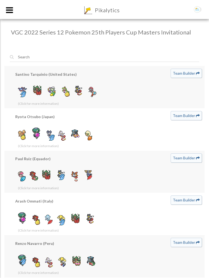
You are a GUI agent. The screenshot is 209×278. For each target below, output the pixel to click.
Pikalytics (107, 10)
